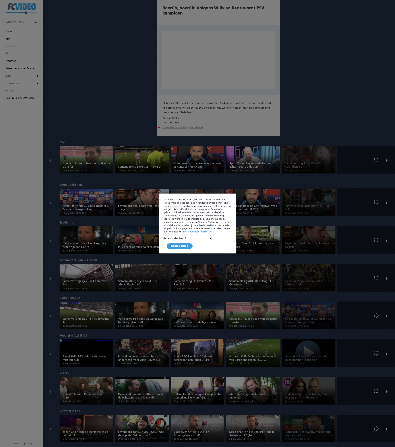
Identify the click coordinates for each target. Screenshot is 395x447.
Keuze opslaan (179, 246)
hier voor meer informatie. (197, 232)
